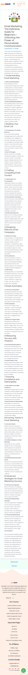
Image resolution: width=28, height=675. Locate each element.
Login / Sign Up (21, 4)
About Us (8, 598)
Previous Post (14, 561)
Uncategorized (8, 48)
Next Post (14, 566)
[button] (14, 3)
